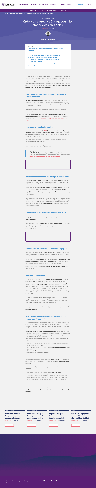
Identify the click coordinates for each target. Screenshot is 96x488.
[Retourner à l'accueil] (8, 4)
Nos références (43, 4)
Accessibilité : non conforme (14, 482)
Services (33, 4)
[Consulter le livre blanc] (48, 164)
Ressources (53, 4)
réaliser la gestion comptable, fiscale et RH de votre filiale (45, 156)
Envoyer (65, 467)
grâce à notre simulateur (59, 10)
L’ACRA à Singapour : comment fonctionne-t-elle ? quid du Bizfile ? (80, 416)
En (90, 4)
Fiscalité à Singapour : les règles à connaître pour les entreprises (36, 416)
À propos (62, 4)
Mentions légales (17, 481)
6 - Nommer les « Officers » (35, 62)
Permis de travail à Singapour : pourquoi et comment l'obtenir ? (14, 416)
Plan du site (58, 481)
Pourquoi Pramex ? (24, 4)
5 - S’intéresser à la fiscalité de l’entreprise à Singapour (43, 59)
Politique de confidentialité (32, 481)
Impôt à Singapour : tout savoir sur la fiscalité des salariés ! (57, 416)
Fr (88, 4)
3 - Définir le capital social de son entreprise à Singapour (44, 55)
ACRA (45, 131)
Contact (69, 4)
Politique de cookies (48, 481)
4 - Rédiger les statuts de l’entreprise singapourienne (43, 57)
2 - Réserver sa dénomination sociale (38, 53)
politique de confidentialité (55, 465)
